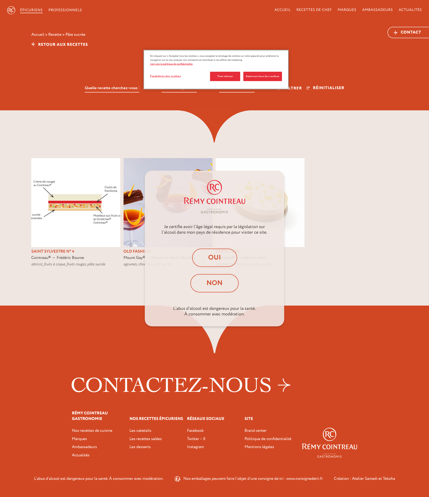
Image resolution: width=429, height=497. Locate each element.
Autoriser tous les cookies (263, 76)
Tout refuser (225, 76)
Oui (214, 257)
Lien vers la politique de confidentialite (171, 64)
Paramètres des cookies (165, 76)
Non (214, 283)
